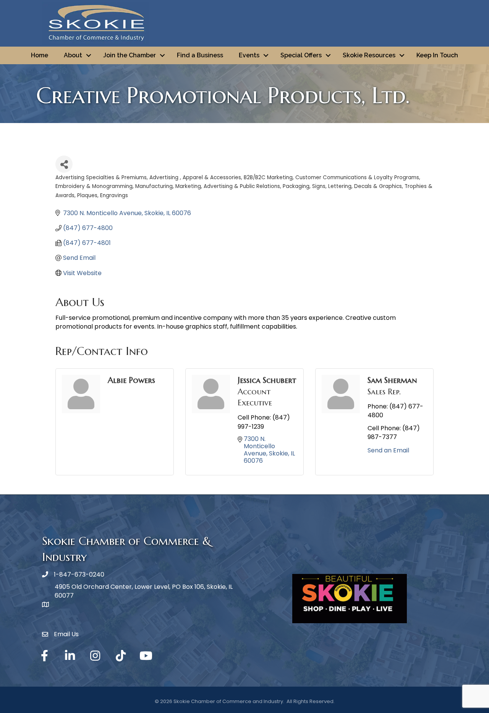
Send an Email (388, 450)
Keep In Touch (437, 55)
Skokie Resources (369, 55)
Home (39, 55)
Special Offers (301, 55)
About (73, 55)
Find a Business (200, 55)
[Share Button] (64, 164)
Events (249, 55)
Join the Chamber (129, 55)
